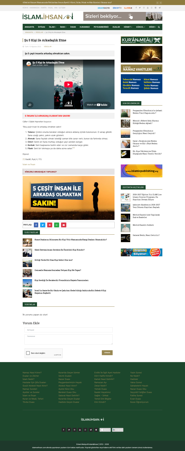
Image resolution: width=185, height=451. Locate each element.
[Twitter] (140, 8)
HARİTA (44, 8)
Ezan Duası (135, 398)
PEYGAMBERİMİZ (101, 27)
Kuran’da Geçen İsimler (69, 372)
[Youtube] (148, 8)
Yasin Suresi (136, 372)
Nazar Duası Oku (138, 389)
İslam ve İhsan (29, 164)
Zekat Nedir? (100, 385)
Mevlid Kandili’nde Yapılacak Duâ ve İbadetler (146, 216)
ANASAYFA (29, 27)
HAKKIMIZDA (35, 8)
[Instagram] (144, 8)
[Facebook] (136, 8)
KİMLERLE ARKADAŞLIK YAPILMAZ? (41, 171)
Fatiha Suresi (136, 395)
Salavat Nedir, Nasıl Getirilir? (146, 235)
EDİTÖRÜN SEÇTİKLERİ (133, 187)
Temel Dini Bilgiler (102, 398)
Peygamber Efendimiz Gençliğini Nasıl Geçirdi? (144, 132)
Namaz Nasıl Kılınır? (32, 372)
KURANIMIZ (85, 27)
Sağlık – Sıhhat (101, 395)
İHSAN (73, 27)
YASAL (50, 8)
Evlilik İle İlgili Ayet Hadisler (107, 372)
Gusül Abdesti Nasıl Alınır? (35, 385)
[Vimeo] (91, 430)
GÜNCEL (140, 27)
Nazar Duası (64, 379)
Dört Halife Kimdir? (103, 376)
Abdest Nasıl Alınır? (68, 385)
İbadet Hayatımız (102, 392)
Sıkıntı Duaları (65, 376)
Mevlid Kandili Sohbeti (143, 225)
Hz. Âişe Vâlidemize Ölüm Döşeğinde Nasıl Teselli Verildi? (147, 152)
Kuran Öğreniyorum (139, 402)
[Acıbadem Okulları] (141, 253)
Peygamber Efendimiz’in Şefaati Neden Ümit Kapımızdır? (147, 111)
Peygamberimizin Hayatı (70, 382)
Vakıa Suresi (136, 382)
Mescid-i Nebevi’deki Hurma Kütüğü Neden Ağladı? (146, 122)
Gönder (107, 353)
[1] (24, 159)
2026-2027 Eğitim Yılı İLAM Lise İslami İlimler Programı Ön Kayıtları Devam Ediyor (147, 197)
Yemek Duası (100, 389)
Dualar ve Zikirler (31, 376)
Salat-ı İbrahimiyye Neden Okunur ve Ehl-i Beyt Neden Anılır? (145, 143)
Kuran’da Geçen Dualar (69, 398)
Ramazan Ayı (100, 382)
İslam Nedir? (28, 379)
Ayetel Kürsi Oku (66, 389)
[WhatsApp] (152, 8)
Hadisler (134, 379)
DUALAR (116, 27)
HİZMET (127, 27)
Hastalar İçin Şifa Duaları (34, 382)
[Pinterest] (156, 8)
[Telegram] (159, 8)
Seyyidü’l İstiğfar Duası (141, 392)
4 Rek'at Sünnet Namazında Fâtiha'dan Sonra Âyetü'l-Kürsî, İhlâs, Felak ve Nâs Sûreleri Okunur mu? (67, 2)
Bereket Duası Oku (67, 392)
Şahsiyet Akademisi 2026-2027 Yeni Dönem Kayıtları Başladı (146, 206)
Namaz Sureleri (30, 389)
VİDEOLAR (39, 32)
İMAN (62, 27)
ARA (56, 8)
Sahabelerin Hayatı (139, 385)
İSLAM (52, 27)
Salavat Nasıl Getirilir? (69, 395)
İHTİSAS (41, 27)
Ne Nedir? (135, 376)
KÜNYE (25, 8)
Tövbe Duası (28, 402)
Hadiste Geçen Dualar (69, 402)
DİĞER (152, 27)
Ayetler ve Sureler (31, 392)
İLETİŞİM (62, 8)
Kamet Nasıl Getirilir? (104, 379)
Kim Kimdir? (100, 402)
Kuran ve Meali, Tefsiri (33, 398)
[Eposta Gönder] (63, 225)
